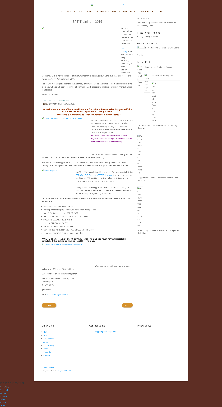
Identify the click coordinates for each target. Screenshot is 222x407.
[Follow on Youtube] (149, 340)
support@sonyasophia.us (57, 294)
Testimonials (48, 338)
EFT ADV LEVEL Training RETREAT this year (94, 175)
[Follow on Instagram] (144, 340)
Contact (159, 11)
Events (81, 11)
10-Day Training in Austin (147, 36)
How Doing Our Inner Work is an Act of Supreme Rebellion (158, 231)
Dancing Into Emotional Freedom (159, 67)
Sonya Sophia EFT (64, 370)
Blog (89, 11)
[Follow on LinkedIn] (160, 340)
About (45, 342)
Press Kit (47, 352)
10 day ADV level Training (84, 238)
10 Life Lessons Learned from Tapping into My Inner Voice (157, 126)
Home (61, 11)
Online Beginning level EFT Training (75, 240)
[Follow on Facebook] (139, 340)
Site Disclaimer (48, 367)
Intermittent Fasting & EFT (163, 75)
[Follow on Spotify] (154, 340)
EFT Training (48, 345)
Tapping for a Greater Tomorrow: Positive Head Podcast (158, 179)
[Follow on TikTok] (165, 340)
